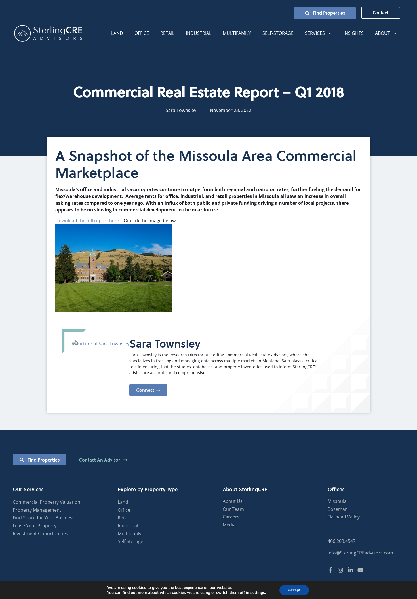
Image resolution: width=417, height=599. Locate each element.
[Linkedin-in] (350, 570)
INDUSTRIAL (198, 33)
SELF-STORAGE (278, 33)
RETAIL (167, 33)
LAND (117, 33)
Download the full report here (87, 220)
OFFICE (141, 33)
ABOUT (382, 33)
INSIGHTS (354, 33)
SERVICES (315, 33)
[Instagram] (340, 570)
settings (257, 592)
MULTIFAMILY (237, 33)
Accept (294, 590)
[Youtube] (360, 570)
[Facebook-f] (330, 570)
